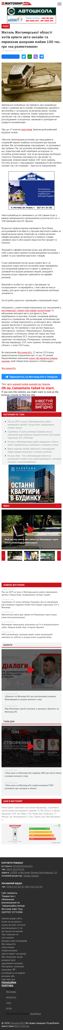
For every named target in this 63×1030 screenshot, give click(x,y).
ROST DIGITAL (21, 1026)
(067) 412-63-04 (33, 886)
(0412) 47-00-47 (15, 886)
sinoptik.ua (35, 1013)
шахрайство (35, 384)
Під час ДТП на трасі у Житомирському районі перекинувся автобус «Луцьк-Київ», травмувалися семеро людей (31, 424)
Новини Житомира (13, 585)
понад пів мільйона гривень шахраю (29, 360)
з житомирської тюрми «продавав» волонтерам (31, 309)
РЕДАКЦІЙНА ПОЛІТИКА (9, 984)
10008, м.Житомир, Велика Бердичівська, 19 (33, 872)
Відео (6, 505)
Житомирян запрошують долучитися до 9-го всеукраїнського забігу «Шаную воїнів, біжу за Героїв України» (30, 626)
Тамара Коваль (31, 875)
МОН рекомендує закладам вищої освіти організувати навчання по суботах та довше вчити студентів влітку (27, 636)
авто (9, 384)
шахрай (17, 384)
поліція (24, 384)
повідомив (26, 129)
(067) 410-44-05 (15, 869)
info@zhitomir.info (23, 866)
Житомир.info (24, 352)
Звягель (46, 384)
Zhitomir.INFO (17, 1023)
